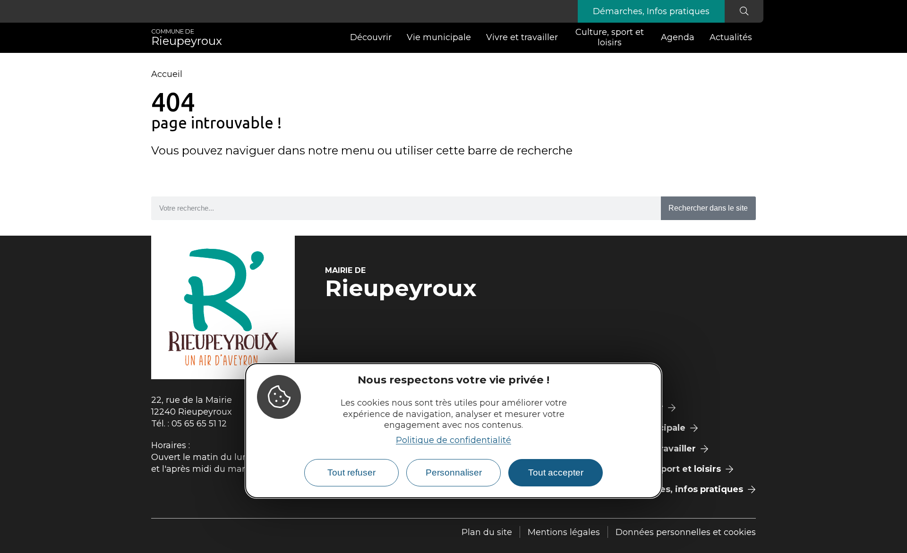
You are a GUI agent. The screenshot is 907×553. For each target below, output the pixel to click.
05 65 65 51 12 (199, 423)
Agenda (677, 37)
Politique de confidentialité (453, 440)
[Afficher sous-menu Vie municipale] (474, 37)
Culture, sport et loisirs (609, 37)
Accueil (166, 74)
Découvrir (371, 37)
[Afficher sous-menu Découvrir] (395, 37)
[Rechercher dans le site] (744, 11)
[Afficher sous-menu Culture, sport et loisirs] (649, 37)
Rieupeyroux (186, 37)
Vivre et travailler (522, 37)
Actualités (731, 37)
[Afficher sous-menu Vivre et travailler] (561, 37)
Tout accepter (555, 472)
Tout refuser (351, 472)
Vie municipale (439, 37)
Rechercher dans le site (708, 208)
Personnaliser (454, 472)
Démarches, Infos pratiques (651, 11)
